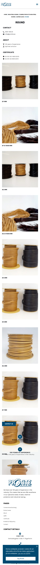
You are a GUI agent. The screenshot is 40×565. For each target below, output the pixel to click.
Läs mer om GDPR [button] (24, 553)
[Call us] (20, 543)
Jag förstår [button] (20, 558)
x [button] (37, 546)
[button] (37, 4)
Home (5, 14)
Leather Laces (20, 16)
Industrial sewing (13, 14)
